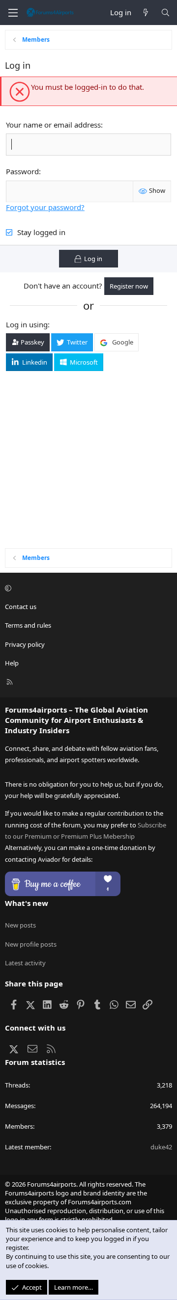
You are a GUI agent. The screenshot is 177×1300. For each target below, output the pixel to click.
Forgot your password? (45, 207)
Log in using (27, 324)
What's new (26, 903)
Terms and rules (28, 625)
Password (22, 171)
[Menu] (13, 12)
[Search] (165, 12)
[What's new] (145, 12)
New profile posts (31, 944)
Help (12, 663)
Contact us (20, 606)
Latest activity (25, 962)
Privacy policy (25, 644)
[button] (87, 588)
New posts (20, 925)
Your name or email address (53, 125)
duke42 (161, 1146)
